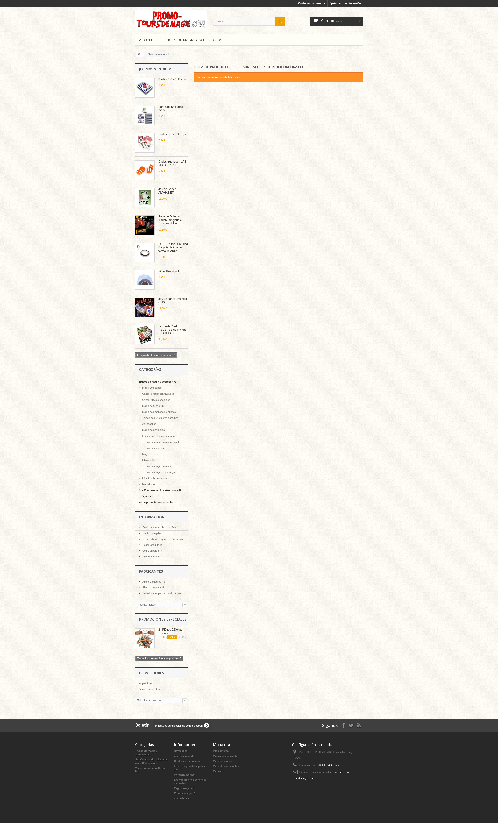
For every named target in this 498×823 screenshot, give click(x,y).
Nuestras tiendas (151, 556)
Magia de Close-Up (152, 405)
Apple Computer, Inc (153, 581)
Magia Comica (149, 454)
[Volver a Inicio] (139, 54)
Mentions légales (151, 533)
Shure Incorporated (153, 587)
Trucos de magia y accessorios (192, 40)
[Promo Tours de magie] (171, 20)
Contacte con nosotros (311, 3)
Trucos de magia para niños (157, 466)
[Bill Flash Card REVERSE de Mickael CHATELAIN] (145, 334)
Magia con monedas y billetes (158, 411)
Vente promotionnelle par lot (156, 502)
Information (152, 517)
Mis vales (218, 771)
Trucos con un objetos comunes (159, 417)
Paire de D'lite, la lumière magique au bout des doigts (170, 220)
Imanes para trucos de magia (158, 436)
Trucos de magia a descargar (158, 472)
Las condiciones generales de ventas (163, 539)
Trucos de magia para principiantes (161, 442)
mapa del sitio (182, 798)
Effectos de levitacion (154, 478)
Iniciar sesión (353, 3)
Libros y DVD (149, 460)
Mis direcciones (222, 761)
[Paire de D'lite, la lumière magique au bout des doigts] (145, 225)
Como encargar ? (152, 550)
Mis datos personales (226, 766)
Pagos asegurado (152, 544)
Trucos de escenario (153, 448)
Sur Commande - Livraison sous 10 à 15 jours (160, 493)
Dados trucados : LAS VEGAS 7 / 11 (172, 163)
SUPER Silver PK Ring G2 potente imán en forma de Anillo (173, 247)
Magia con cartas (151, 387)
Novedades (180, 750)
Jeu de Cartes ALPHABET (167, 190)
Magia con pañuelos (153, 430)
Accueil (146, 40)
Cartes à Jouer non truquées (157, 393)
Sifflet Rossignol (168, 271)
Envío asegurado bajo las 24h (159, 527)
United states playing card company (162, 593)
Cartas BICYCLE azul (172, 79)
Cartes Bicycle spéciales (155, 399)
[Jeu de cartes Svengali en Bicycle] (145, 307)
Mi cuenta (221, 744)
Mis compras (221, 750)
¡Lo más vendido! (155, 69)
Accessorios (148, 423)
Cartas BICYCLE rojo (172, 134)
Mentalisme (148, 484)
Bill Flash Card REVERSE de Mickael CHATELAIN (172, 329)
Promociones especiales (163, 619)
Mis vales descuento (225, 756)
